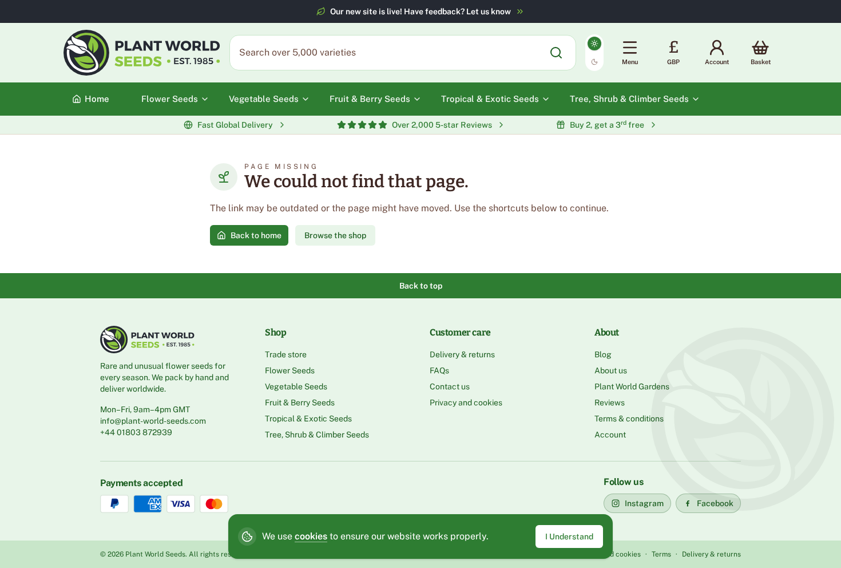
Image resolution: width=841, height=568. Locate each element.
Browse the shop (335, 235)
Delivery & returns (462, 354)
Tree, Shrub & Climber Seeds (317, 434)
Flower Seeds (290, 370)
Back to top (420, 285)
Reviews (609, 402)
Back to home (256, 235)
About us (610, 370)
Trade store (286, 354)
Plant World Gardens (631, 386)
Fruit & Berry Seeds (300, 402)
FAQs (439, 370)
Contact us (450, 386)
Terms (661, 554)
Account (610, 434)
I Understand (569, 536)
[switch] (594, 52)
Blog (603, 354)
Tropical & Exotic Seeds (308, 418)
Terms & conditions (629, 418)
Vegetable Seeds (296, 386)
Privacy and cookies (466, 402)
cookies (311, 536)
